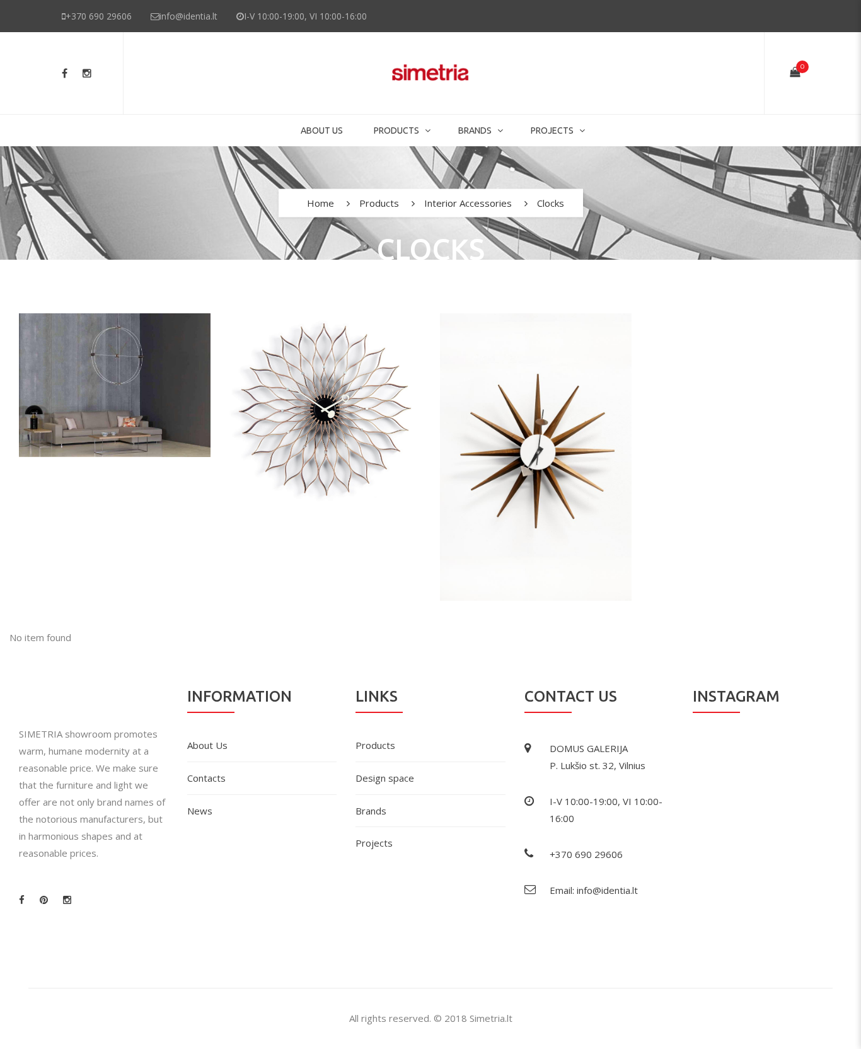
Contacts (206, 778)
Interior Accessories (468, 203)
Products (396, 130)
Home (320, 203)
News (199, 810)
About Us (322, 130)
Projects (552, 130)
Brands (475, 130)
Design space (384, 778)
